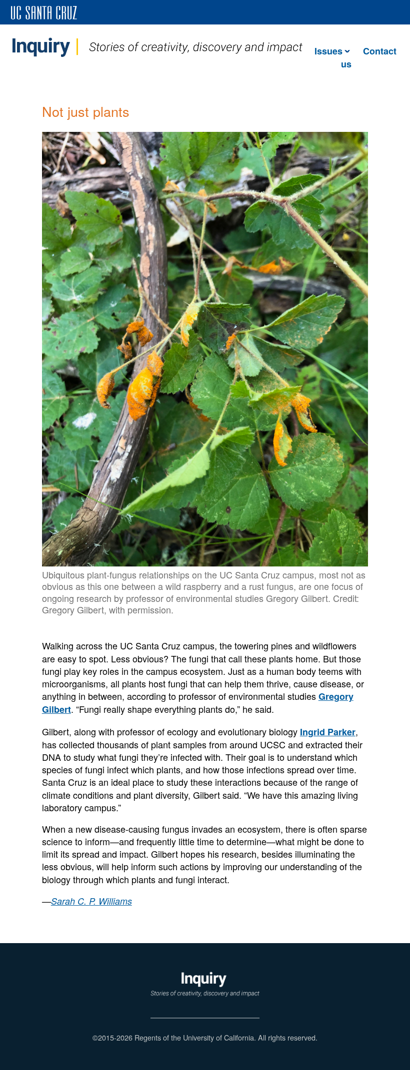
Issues (328, 50)
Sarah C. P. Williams (91, 901)
